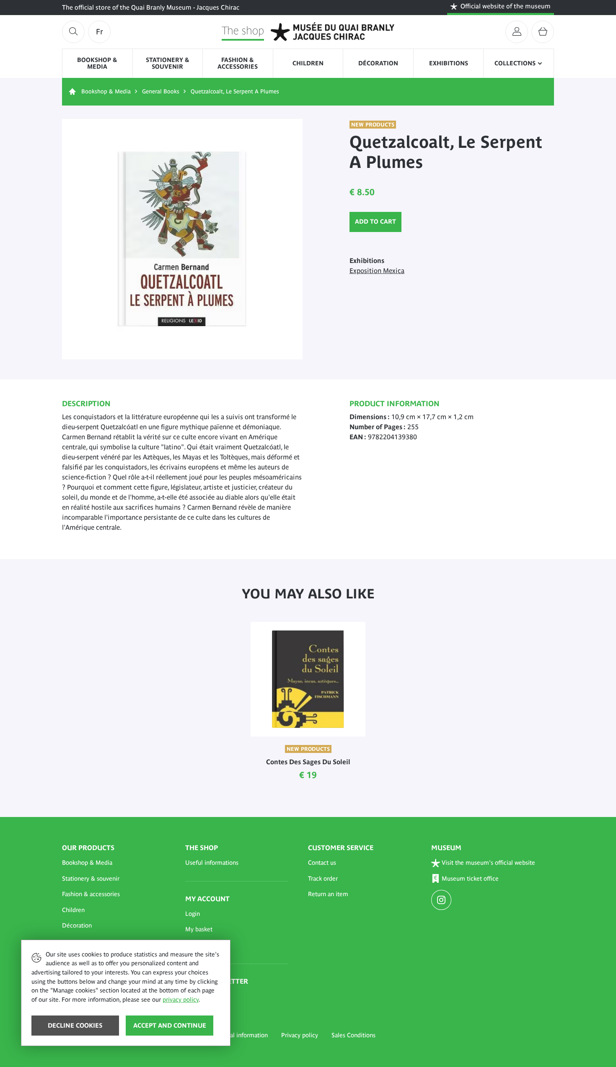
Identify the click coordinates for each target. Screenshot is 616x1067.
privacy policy (181, 999)
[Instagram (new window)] (442, 901)
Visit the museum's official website (488, 862)
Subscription (201, 996)
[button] (113, 863)
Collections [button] (515, 63)
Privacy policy (299, 1035)
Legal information (244, 1035)
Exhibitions (448, 63)
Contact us (322, 862)
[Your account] (516, 32)
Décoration (378, 63)
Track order (323, 878)
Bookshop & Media (97, 63)
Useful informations (211, 862)
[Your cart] (542, 32)
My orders (198, 945)
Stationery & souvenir (167, 63)
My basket (198, 929)
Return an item (328, 894)
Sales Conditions (353, 1035)
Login (192, 913)
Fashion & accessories (237, 63)
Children (308, 63)
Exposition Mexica (376, 270)
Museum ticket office (470, 878)
